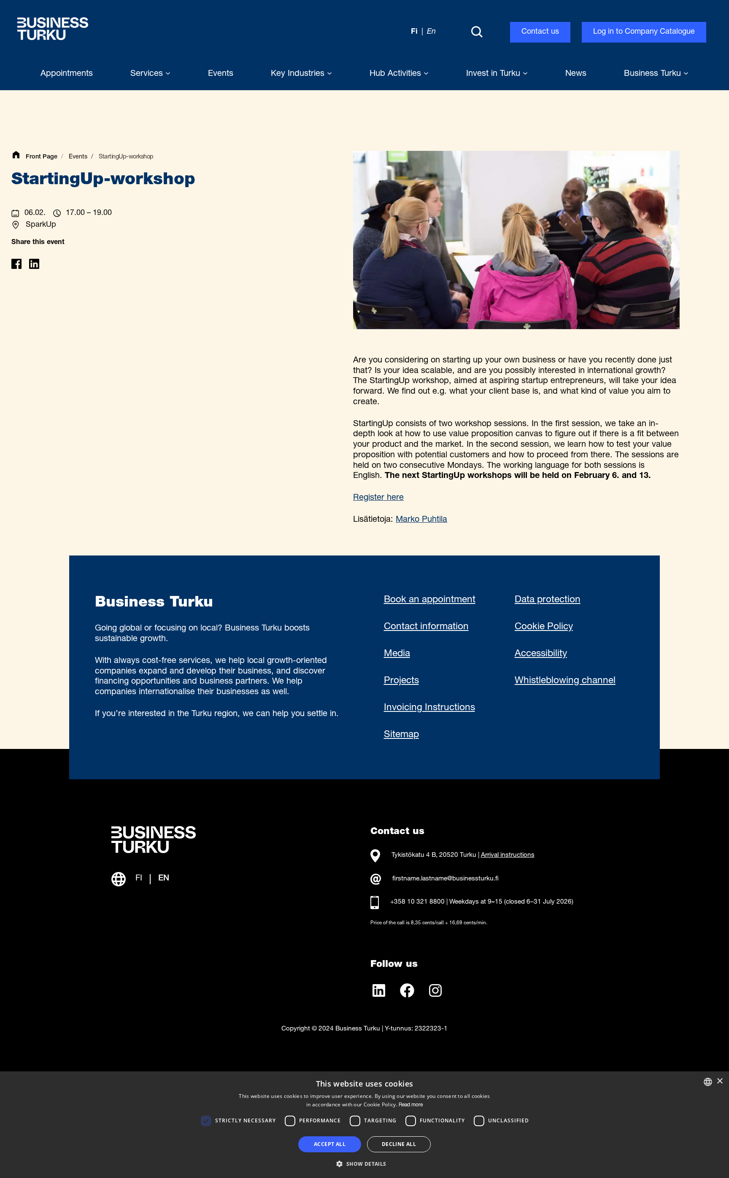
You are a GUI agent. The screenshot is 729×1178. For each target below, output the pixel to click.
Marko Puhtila (421, 520)
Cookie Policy (544, 627)
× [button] (719, 1081)
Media (397, 654)
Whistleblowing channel (565, 681)
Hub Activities (397, 74)
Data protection (547, 600)
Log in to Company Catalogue (644, 32)
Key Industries (299, 74)
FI (138, 879)
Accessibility (541, 654)
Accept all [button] (330, 1144)
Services (147, 74)
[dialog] (364, 1124)
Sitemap (401, 735)
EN (163, 879)
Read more (411, 1105)
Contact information (426, 627)
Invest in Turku (494, 74)
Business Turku (653, 74)
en (431, 32)
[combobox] (708, 1082)
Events (78, 157)
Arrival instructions (508, 855)
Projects (401, 681)
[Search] (476, 32)
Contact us (540, 32)
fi (414, 32)
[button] (364, 1163)
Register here (378, 498)
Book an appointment (429, 600)
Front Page (41, 157)
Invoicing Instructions (429, 708)
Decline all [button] (399, 1144)
